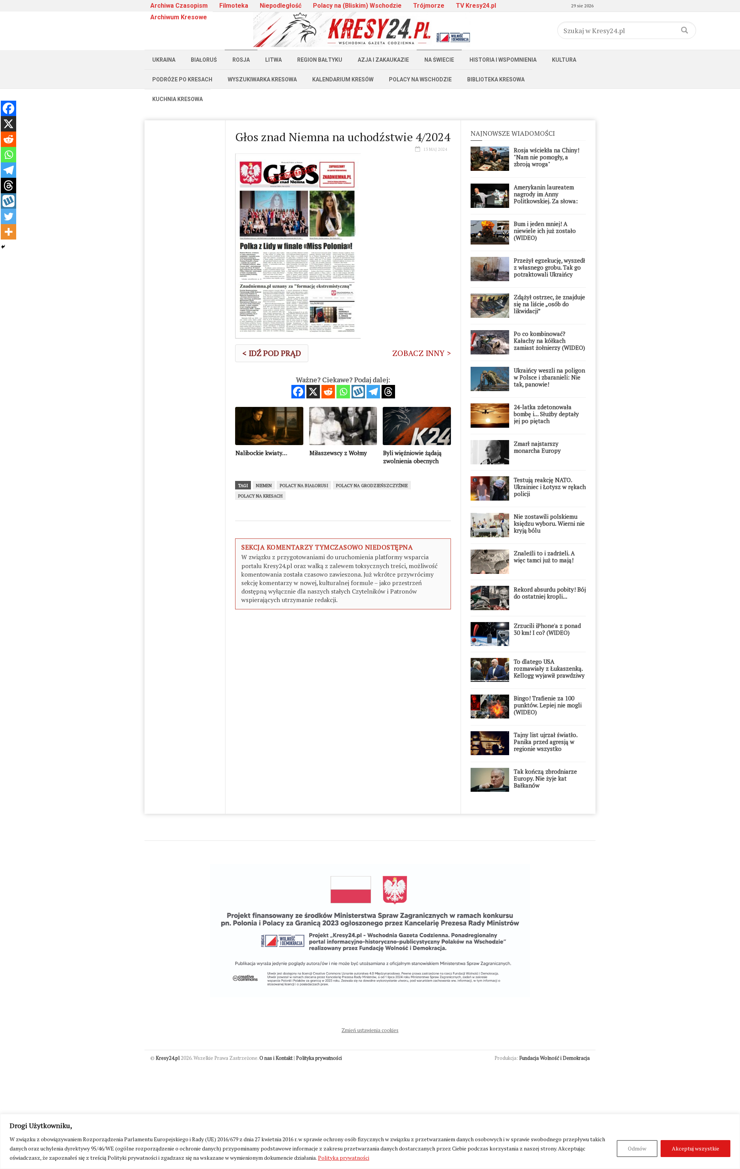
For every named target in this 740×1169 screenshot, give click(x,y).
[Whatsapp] (343, 391)
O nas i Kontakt (276, 1057)
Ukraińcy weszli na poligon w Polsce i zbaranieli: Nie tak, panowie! (549, 377)
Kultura (564, 60)
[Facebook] (298, 391)
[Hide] (3, 247)
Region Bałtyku (319, 60)
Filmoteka (233, 5)
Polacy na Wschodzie (420, 79)
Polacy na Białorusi (304, 485)
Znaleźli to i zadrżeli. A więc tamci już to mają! (544, 556)
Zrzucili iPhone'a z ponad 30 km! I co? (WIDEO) (547, 629)
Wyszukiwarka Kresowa (262, 79)
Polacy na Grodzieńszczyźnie (372, 485)
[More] (8, 232)
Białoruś (204, 60)
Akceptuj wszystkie (695, 1148)
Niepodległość (280, 5)
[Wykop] (358, 391)
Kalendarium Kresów (342, 79)
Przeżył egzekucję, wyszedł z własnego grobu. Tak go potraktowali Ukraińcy (549, 267)
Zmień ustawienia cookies (370, 1030)
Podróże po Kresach (182, 79)
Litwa (273, 60)
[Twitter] (8, 216)
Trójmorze (428, 5)
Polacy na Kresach (260, 496)
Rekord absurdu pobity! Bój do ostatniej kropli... (550, 593)
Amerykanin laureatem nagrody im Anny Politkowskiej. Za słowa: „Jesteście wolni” (546, 197)
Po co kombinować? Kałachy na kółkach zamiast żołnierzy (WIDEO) (549, 340)
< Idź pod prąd (271, 353)
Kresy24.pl (168, 1057)
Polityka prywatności (343, 1157)
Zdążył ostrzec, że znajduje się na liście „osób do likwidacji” (549, 304)
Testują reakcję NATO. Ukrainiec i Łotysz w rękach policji (550, 486)
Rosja (241, 60)
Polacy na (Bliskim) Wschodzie (357, 5)
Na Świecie (439, 60)
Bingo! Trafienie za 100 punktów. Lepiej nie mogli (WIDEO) (548, 705)
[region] (370, 1141)
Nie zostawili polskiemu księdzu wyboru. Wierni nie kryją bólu (549, 523)
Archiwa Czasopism (179, 5)
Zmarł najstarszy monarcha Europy (537, 447)
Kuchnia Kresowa (177, 99)
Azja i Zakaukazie (383, 60)
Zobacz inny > (421, 353)
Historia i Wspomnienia (502, 60)
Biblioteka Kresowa (496, 79)
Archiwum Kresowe (178, 17)
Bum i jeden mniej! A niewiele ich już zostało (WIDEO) (545, 230)
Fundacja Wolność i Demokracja (554, 1057)
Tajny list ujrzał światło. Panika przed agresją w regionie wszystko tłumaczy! (545, 745)
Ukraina (163, 60)
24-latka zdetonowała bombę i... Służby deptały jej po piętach (546, 413)
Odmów (637, 1148)
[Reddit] (328, 391)
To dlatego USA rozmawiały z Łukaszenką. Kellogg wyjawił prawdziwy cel (549, 672)
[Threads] (388, 391)
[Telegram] (373, 391)
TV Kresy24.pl (476, 5)
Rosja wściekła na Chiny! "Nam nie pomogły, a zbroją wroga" (546, 157)
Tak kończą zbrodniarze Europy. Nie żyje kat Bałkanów (545, 778)
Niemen (264, 485)
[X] (313, 391)
